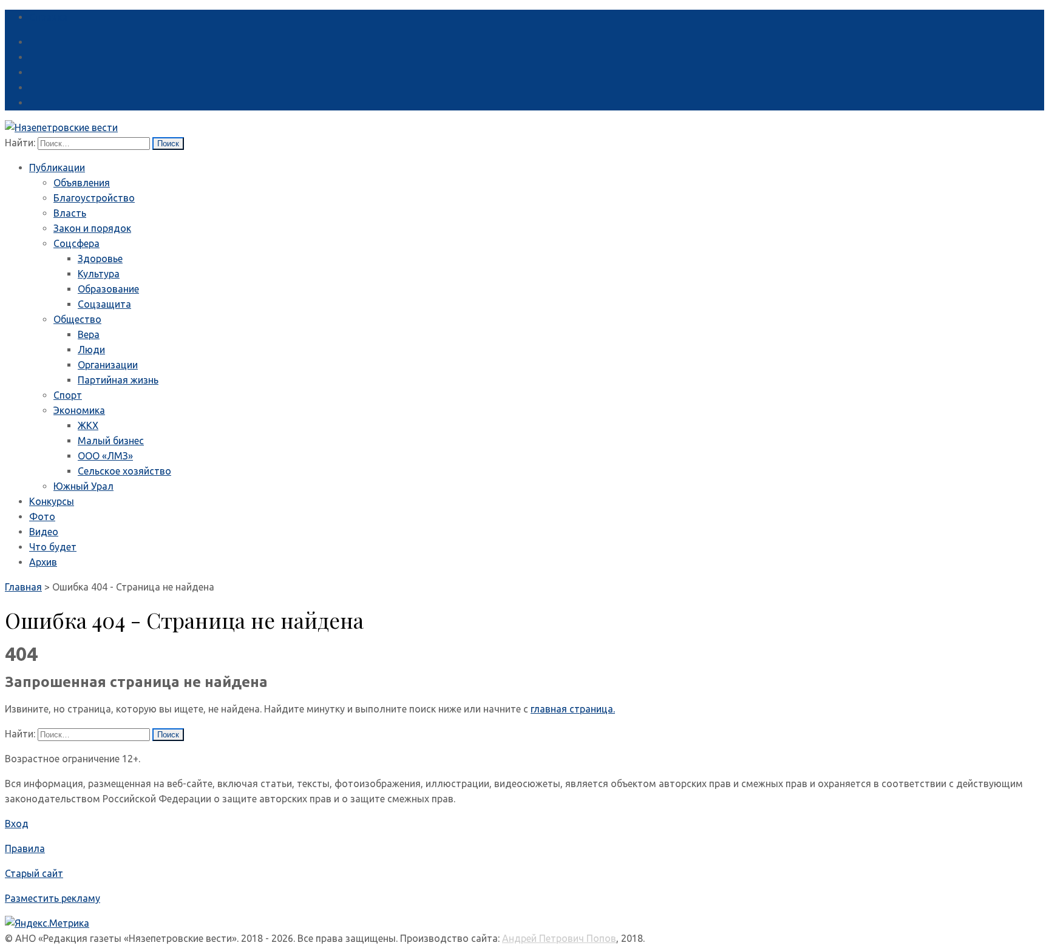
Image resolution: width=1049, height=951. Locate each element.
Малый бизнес (111, 440)
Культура (99, 273)
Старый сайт (34, 873)
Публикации (57, 167)
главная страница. (573, 708)
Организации (108, 364)
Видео (43, 531)
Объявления (81, 182)
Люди (91, 349)
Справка (48, 17)
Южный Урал (83, 486)
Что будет (52, 546)
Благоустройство (94, 197)
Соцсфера (76, 243)
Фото (42, 516)
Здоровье (100, 258)
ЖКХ (88, 425)
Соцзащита (104, 304)
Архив (43, 562)
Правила (25, 848)
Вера (89, 334)
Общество (77, 319)
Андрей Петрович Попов (559, 938)
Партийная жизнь (118, 379)
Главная (23, 586)
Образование (108, 288)
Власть (69, 213)
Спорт (67, 395)
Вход (17, 823)
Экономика (79, 410)
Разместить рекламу (52, 898)
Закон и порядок (92, 228)
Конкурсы (51, 501)
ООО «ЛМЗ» (105, 455)
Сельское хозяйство (124, 470)
